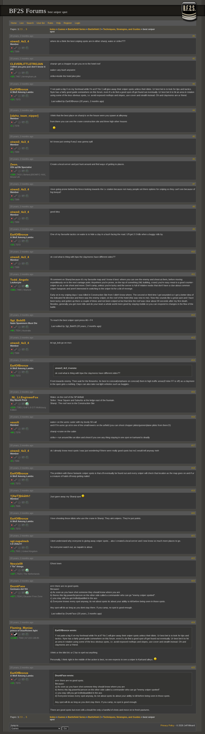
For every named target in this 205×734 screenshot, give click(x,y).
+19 (12, 99)
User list (41, 23)
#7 (194, 184)
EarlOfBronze (19, 89)
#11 (193, 274)
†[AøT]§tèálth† (20, 496)
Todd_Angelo (19, 279)
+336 (12, 290)
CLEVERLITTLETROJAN (26, 64)
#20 (193, 513)
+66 (12, 432)
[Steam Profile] (15, 635)
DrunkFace (17, 586)
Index (53, 29)
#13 (193, 337)
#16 (193, 417)
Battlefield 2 (94, 29)
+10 (12, 506)
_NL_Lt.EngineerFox (24, 397)
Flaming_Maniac (21, 627)
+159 (12, 174)
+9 (11, 51)
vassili (14, 422)
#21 (193, 535)
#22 (193, 558)
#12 (193, 315)
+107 (12, 574)
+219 (12, 407)
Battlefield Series (77, 29)
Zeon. (14, 164)
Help (58, 23)
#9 (194, 229)
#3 (194, 84)
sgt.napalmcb (19, 541)
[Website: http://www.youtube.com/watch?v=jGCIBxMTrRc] (27, 404)
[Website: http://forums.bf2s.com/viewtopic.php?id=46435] (27, 593)
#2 (194, 58)
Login (77, 23)
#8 (194, 206)
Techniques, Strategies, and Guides (122, 29)
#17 (193, 445)
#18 (193, 468)
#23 (193, 581)
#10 (193, 251)
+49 (12, 330)
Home (14, 23)
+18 (12, 76)
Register (68, 23)
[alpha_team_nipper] (24, 115)
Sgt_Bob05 (17, 320)
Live (22, 23)
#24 (193, 622)
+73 (12, 551)
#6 (194, 159)
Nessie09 (16, 563)
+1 (11, 126)
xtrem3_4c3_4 (19, 41)
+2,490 (13, 638)
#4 (194, 110)
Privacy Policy (167, 725)
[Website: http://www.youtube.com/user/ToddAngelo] (27, 287)
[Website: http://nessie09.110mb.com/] (27, 571)
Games (61, 29)
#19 (193, 490)
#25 (193, 667)
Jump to (14, 725)
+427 (12, 596)
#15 (193, 392)
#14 (193, 360)
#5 (194, 136)
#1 (194, 36)
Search (30, 23)
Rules (50, 23)
